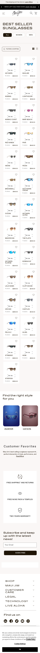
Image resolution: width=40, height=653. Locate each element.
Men (31, 35)
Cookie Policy (30, 639)
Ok (20, 649)
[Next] (38, 6)
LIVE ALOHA (15, 606)
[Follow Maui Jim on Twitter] (16, 622)
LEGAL (10, 597)
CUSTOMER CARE (14, 591)
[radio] (7, 35)
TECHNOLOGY (16, 601)
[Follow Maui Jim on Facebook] (11, 622)
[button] (11, 49)
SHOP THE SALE (30, 7)
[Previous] (2, 6)
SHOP (10, 581)
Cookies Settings (20, 644)
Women (19, 35)
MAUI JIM (12, 586)
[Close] (37, 2)
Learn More (29, 2)
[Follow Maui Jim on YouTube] (22, 622)
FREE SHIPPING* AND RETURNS (20, 483)
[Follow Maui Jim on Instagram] (28, 622)
